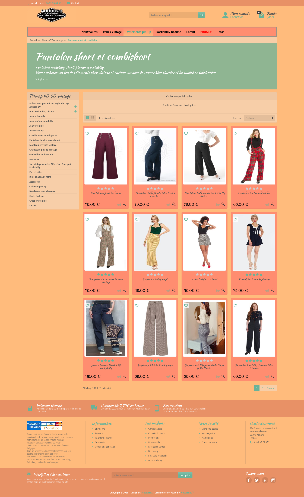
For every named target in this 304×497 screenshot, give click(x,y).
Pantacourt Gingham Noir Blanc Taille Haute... (204, 366)
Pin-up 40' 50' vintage (49, 96)
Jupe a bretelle (37, 116)
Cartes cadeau (155, 428)
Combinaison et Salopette (43, 135)
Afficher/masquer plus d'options (180, 105)
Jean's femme (36, 125)
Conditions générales (105, 446)
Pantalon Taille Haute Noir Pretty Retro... (204, 194)
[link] (249, 480)
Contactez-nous (209, 442)
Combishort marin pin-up (254, 279)
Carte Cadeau (36, 196)
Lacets (32, 205)
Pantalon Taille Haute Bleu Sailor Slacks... (155, 194)
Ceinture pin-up (37, 186)
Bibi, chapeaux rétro (40, 176)
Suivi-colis (100, 442)
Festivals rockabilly (157, 455)
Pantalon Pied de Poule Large (155, 365)
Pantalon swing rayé (155, 279)
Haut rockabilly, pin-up (41, 111)
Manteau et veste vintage (42, 144)
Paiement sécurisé (103, 437)
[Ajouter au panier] (119, 204)
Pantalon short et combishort (44, 140)
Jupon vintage (36, 130)
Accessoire (34, 181)
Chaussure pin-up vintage (43, 149)
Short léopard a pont (204, 279)
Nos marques (154, 451)
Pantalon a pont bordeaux (105, 193)
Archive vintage (155, 460)
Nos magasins (208, 433)
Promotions (154, 437)
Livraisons (100, 428)
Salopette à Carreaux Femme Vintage (105, 280)
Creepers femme (38, 200)
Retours (99, 433)
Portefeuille (35, 172)
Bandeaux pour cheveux (42, 191)
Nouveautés (154, 442)
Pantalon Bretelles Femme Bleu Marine (254, 366)
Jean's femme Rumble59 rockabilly (105, 366)
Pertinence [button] (251, 118)
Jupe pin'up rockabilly (41, 121)
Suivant (271, 388)
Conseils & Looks (156, 433)
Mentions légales (210, 428)
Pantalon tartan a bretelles (254, 193)
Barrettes (34, 159)
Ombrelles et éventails (41, 154)
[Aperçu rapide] (124, 204)
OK (201, 15)
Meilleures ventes (156, 446)
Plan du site (207, 437)
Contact (75, 3)
